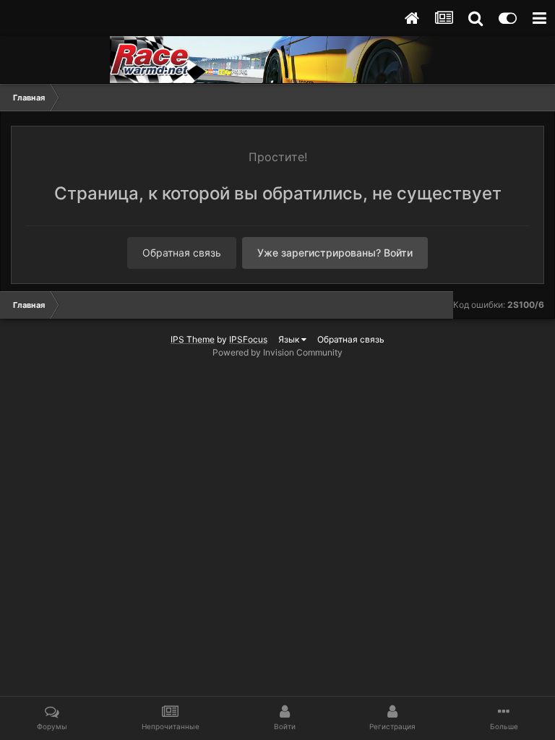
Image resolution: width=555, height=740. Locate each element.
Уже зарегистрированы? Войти (335, 252)
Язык (289, 339)
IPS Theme (193, 339)
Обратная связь (181, 252)
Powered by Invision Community (277, 352)
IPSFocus (248, 339)
